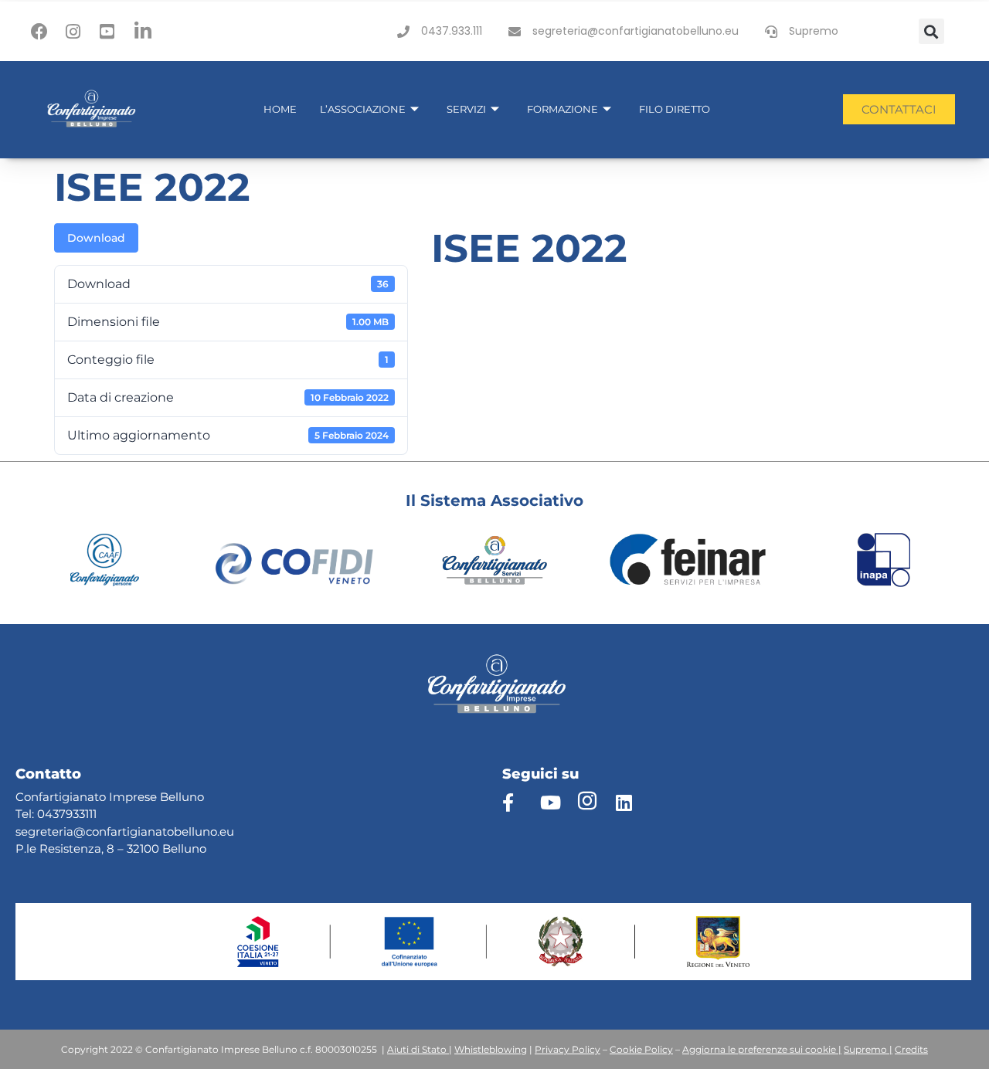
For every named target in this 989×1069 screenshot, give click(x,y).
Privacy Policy (567, 1049)
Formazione (562, 109)
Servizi (466, 109)
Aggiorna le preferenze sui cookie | (761, 1049)
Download (96, 238)
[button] (931, 31)
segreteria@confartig (76, 831)
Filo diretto (674, 109)
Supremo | (868, 1049)
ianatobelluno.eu (186, 831)
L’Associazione (363, 109)
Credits (911, 1049)
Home (280, 109)
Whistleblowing (490, 1049)
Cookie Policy (641, 1049)
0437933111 (67, 813)
